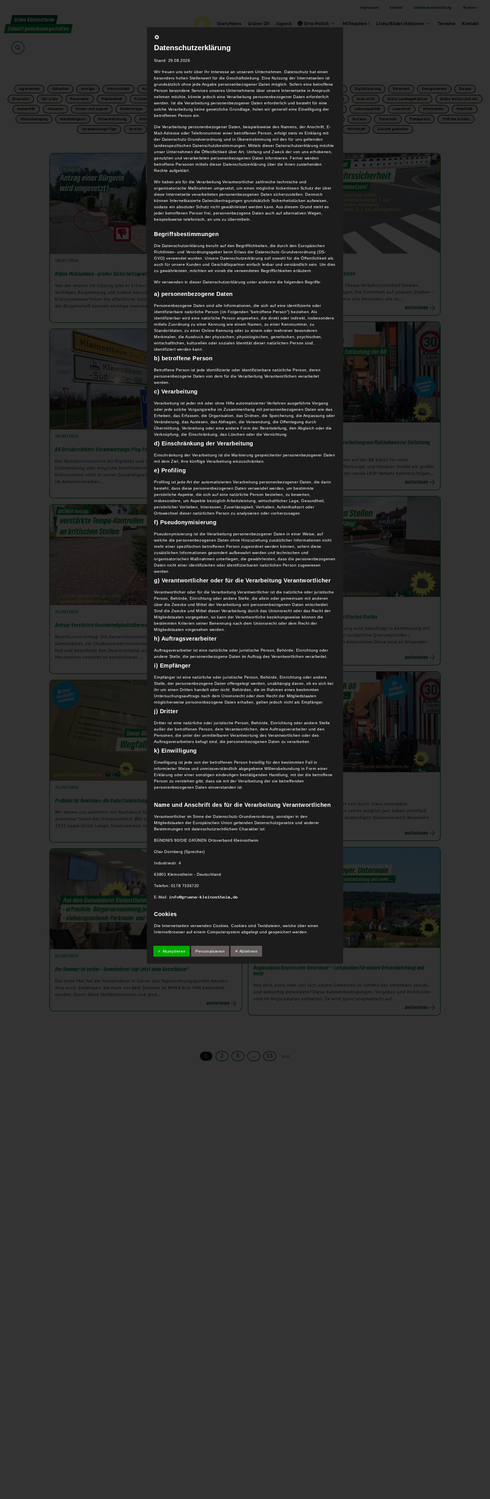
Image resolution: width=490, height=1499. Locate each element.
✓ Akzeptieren (171, 951)
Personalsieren (210, 951)
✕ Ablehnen (246, 951)
